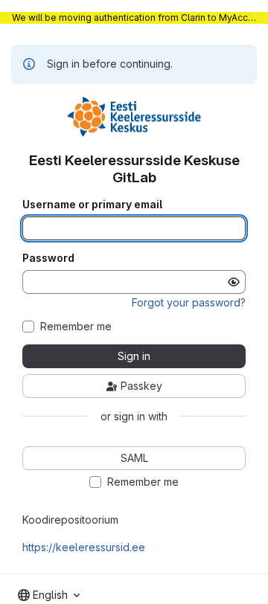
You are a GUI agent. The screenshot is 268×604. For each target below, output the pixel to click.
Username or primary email (92, 205)
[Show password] (234, 282)
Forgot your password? (189, 302)
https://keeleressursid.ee (83, 547)
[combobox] (48, 595)
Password (48, 258)
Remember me (76, 326)
